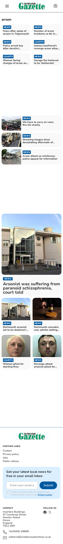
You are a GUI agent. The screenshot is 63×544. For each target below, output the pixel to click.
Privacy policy (11, 454)
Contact (7, 450)
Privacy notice (45, 494)
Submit (48, 485)
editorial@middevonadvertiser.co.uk (30, 537)
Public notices (11, 461)
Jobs (5, 457)
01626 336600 (21, 531)
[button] (7, 6)
